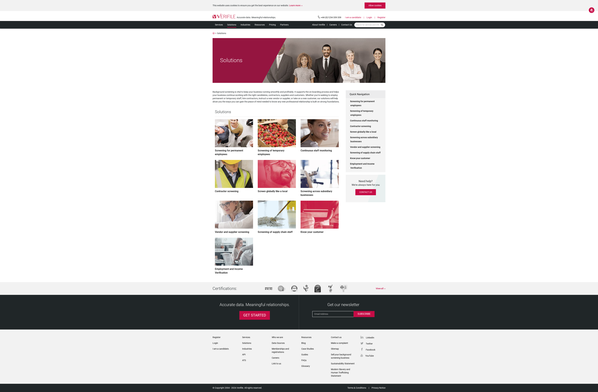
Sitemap (335, 349)
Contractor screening (360, 126)
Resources (260, 24)
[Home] (214, 33)
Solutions (231, 24)
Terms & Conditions (356, 388)
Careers (333, 24)
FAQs (303, 360)
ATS (244, 360)
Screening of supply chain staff (365, 152)
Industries (245, 24)
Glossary (305, 366)
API (244, 354)
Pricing (272, 24)
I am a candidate (353, 17)
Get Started (254, 315)
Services (219, 24)
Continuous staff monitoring (364, 120)
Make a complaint (339, 343)
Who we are (277, 337)
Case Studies (307, 349)
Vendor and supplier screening (365, 147)
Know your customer (360, 158)
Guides (304, 354)
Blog (303, 343)
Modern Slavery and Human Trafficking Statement (340, 372)
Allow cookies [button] (375, 5)
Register (381, 17)
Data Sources (278, 343)
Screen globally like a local (363, 132)
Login (369, 17)
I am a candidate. (221, 349)
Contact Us (346, 24)
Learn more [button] (295, 5)
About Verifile (318, 24)
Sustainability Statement (343, 363)
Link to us (276, 363)
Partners (284, 24)
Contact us (336, 337)
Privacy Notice (378, 388)
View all (380, 288)
